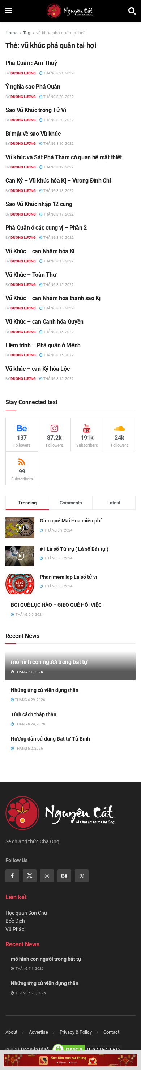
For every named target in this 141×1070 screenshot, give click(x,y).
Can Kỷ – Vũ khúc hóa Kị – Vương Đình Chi (58, 180)
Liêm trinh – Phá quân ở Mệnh (43, 345)
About (11, 1032)
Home (11, 33)
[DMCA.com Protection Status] (87, 1049)
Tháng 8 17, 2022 (58, 214)
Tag (26, 33)
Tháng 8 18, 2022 (58, 191)
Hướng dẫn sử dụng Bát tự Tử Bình (50, 739)
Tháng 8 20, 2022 (58, 97)
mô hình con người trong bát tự (49, 662)
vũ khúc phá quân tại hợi (60, 33)
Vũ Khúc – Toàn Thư (30, 274)
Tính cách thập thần (33, 714)
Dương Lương (23, 73)
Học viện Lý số (35, 1049)
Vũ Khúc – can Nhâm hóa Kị (39, 251)
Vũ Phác (14, 929)
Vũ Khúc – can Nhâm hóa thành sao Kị (53, 298)
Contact (111, 1032)
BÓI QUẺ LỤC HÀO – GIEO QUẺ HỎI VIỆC (56, 605)
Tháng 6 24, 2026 (29, 724)
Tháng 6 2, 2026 (28, 748)
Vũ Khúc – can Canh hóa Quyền (44, 321)
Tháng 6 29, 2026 (29, 700)
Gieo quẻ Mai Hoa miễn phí (71, 521)
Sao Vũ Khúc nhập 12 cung (38, 204)
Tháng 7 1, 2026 (28, 672)
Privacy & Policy (76, 1032)
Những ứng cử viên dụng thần (44, 690)
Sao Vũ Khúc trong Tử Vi (35, 110)
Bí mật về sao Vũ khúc (32, 133)
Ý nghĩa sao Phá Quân (32, 86)
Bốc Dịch (15, 921)
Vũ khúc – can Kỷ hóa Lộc (37, 368)
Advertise (38, 1032)
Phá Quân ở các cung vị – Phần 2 (46, 227)
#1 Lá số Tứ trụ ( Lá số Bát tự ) (74, 549)
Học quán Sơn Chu (26, 913)
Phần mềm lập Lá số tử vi (68, 577)
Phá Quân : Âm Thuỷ (31, 63)
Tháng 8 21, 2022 (58, 73)
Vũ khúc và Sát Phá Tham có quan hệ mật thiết (63, 157)
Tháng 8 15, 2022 (58, 261)
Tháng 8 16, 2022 (58, 237)
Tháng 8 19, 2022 (58, 143)
